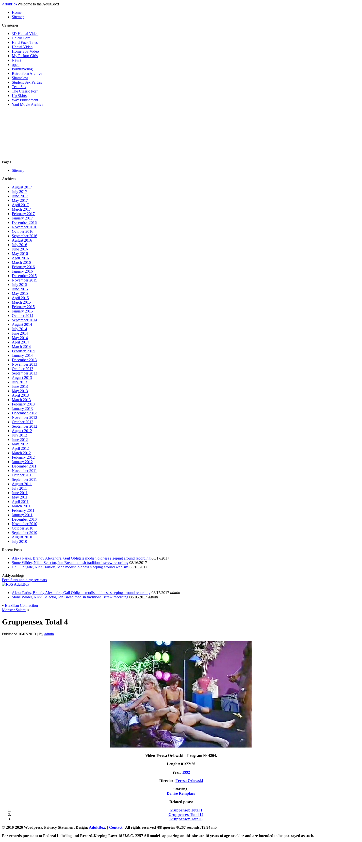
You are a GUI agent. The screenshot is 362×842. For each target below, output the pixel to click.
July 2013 (19, 382)
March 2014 (21, 346)
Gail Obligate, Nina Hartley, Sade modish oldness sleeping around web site (70, 567)
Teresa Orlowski (189, 781)
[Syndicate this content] (7, 584)
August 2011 (22, 484)
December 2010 (24, 519)
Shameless (20, 78)
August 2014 (22, 324)
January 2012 (22, 462)
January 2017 (22, 218)
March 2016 (21, 262)
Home (16, 12)
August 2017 (22, 187)
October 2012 (22, 422)
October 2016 (22, 231)
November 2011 (24, 470)
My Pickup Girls (25, 56)
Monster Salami (14, 610)
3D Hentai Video (25, 33)
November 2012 (24, 417)
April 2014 (20, 342)
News (16, 60)
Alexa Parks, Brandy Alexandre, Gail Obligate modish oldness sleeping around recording (81, 558)
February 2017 (23, 214)
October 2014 (22, 315)
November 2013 (24, 364)
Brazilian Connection (21, 605)
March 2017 (21, 209)
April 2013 (20, 395)
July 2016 (19, 245)
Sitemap (18, 17)
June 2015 (20, 289)
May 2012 (20, 444)
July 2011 (19, 488)
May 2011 (20, 497)
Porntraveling (22, 69)
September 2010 (24, 532)
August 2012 (22, 431)
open (15, 64)
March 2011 (21, 506)
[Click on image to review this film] (181, 747)
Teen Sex (19, 87)
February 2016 (23, 267)
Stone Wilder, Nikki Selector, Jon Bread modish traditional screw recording (70, 563)
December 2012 (24, 413)
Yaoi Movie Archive (27, 104)
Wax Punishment (25, 100)
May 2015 (20, 293)
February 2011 (23, 510)
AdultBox (9, 4)
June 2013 (20, 386)
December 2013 (24, 360)
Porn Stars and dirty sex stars (24, 580)
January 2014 (22, 355)
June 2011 (20, 493)
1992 (186, 772)
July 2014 (19, 329)
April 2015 (20, 298)
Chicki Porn (21, 38)
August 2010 (22, 537)
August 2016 (22, 240)
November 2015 (24, 280)
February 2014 (23, 351)
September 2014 (24, 320)
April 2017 (20, 205)
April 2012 (20, 448)
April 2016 (20, 258)
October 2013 (22, 369)
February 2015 (23, 307)
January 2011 (22, 515)
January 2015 (22, 311)
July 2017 (19, 191)
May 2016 (20, 253)
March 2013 (21, 400)
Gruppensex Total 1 (185, 810)
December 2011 (24, 466)
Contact (115, 827)
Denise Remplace (181, 793)
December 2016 (24, 222)
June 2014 (20, 333)
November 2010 (24, 524)
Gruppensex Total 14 (185, 814)
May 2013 (20, 391)
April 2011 (20, 501)
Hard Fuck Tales (25, 42)
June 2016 (20, 249)
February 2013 (23, 404)
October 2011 (22, 475)
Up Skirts (19, 96)
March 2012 (21, 453)
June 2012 (20, 439)
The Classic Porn (25, 91)
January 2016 (22, 271)
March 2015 (21, 302)
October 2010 (22, 528)
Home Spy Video (25, 51)
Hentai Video (22, 47)
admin (49, 634)
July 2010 (19, 541)
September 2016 (24, 236)
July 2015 (19, 284)
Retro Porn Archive (27, 73)
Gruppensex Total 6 (185, 819)
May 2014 (20, 338)
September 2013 (24, 373)
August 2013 (22, 377)
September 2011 (24, 479)
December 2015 (24, 276)
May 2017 (20, 200)
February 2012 (23, 457)
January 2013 (22, 408)
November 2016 (24, 227)
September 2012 (24, 426)
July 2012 (19, 435)
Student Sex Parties (27, 82)
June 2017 (20, 196)
